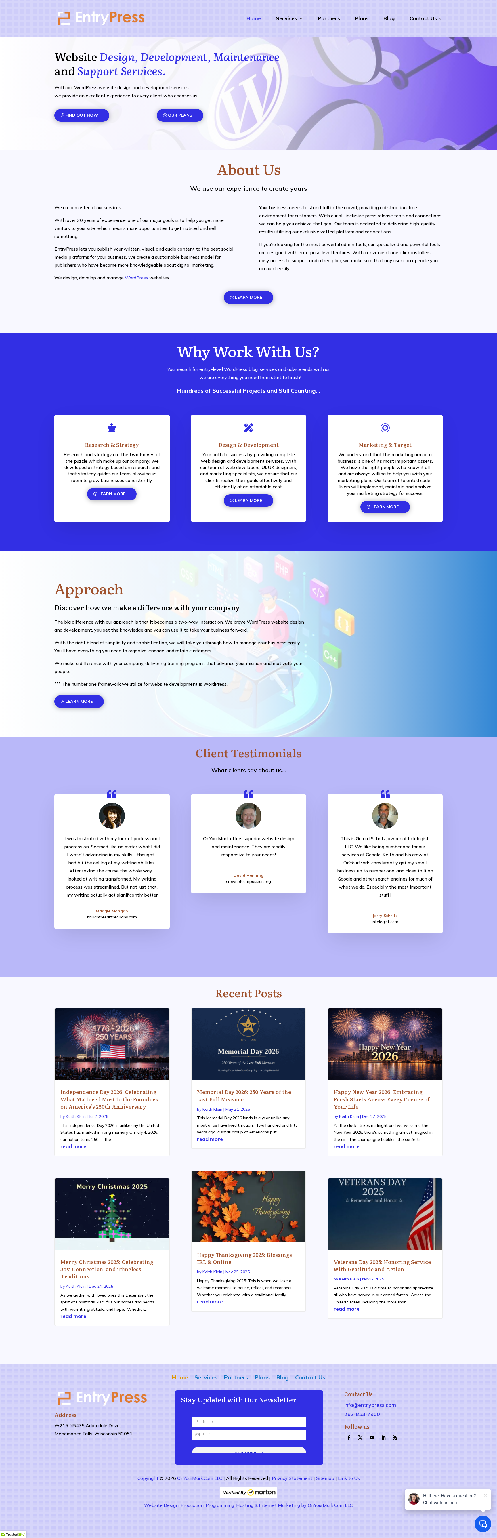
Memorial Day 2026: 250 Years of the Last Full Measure (244, 1095)
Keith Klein (76, 1116)
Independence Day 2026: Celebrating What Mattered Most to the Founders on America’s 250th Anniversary (109, 1099)
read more (73, 1146)
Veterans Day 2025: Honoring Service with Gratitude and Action (382, 1265)
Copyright (147, 1478)
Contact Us (423, 18)
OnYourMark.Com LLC (199, 1478)
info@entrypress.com (370, 1405)
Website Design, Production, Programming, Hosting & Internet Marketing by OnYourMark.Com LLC (248, 1505)
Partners (329, 18)
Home (253, 18)
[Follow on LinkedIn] (383, 1437)
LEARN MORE (248, 297)
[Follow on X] (360, 1437)
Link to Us (349, 1478)
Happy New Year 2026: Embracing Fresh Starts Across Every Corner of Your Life (382, 1099)
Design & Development (248, 445)
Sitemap (325, 1478)
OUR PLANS (180, 115)
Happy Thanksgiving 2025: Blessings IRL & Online (244, 1258)
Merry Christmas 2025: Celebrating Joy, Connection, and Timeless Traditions (106, 1269)
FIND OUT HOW (82, 115)
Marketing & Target (385, 445)
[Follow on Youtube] (371, 1437)
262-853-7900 (362, 1414)
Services (286, 18)
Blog (389, 18)
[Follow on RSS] (394, 1437)
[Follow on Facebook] (348, 1437)
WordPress (136, 278)
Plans (361, 18)
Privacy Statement (292, 1478)
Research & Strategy (112, 445)
